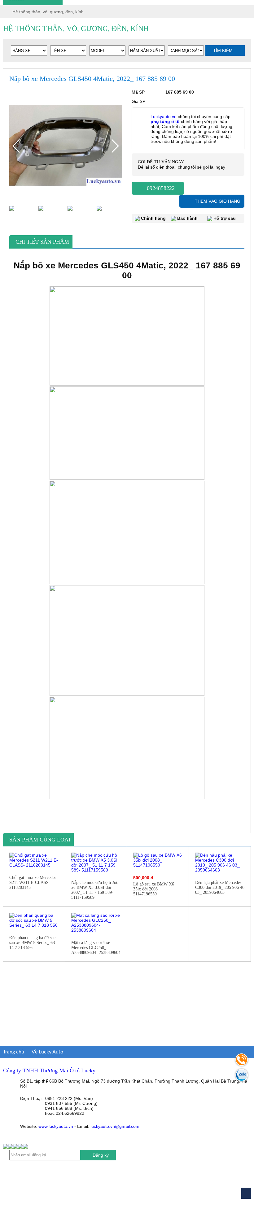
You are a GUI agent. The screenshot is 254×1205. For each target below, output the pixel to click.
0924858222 (160, 188)
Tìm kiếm (223, 50)
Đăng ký (101, 1155)
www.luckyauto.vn (55, 1126)
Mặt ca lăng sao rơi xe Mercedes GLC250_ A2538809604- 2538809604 (95, 947)
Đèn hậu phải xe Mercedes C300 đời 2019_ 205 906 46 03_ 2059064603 (219, 887)
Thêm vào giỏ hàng (217, 201)
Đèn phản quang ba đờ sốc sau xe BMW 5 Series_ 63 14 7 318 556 (32, 942)
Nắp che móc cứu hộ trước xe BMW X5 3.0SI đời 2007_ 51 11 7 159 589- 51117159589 (94, 890)
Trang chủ (13, 1051)
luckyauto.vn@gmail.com (114, 1126)
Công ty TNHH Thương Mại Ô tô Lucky (49, 1070)
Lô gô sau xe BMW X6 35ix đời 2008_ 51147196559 (153, 889)
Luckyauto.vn (164, 116)
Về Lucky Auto (47, 1051)
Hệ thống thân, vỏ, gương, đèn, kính (48, 11)
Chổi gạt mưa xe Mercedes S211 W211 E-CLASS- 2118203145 (32, 882)
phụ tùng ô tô (165, 121)
